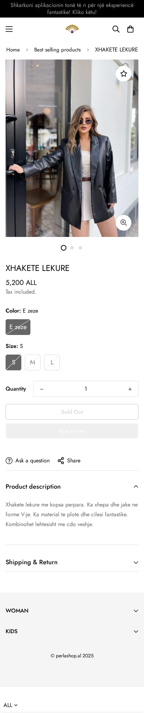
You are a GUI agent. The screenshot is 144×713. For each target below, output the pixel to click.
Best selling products (57, 50)
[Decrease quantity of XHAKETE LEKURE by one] (42, 389)
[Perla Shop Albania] (72, 29)
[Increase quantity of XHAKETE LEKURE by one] (130, 389)
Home (13, 50)
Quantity (16, 389)
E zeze (18, 326)
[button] (130, 29)
